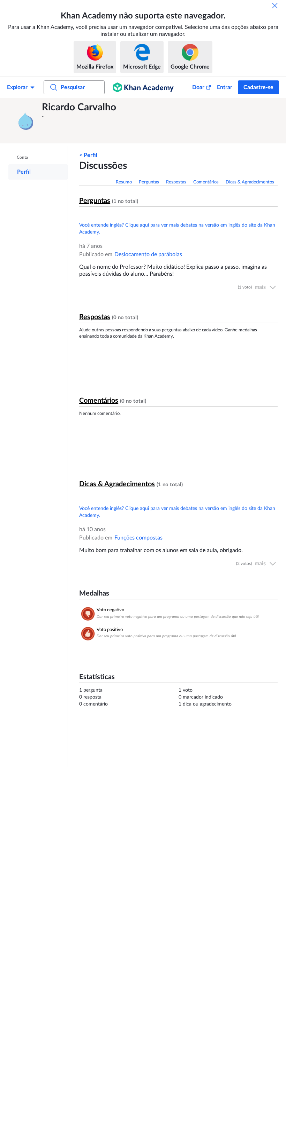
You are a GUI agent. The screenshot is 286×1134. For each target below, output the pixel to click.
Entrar (224, 87)
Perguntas (149, 182)
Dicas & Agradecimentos (250, 182)
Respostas (176, 182)
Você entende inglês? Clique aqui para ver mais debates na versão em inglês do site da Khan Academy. (177, 229)
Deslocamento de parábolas (148, 254)
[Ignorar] (274, 5)
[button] (26, 121)
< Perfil (88, 155)
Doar (198, 87)
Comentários (206, 182)
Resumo (124, 182)
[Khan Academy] (143, 87)
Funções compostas (138, 538)
